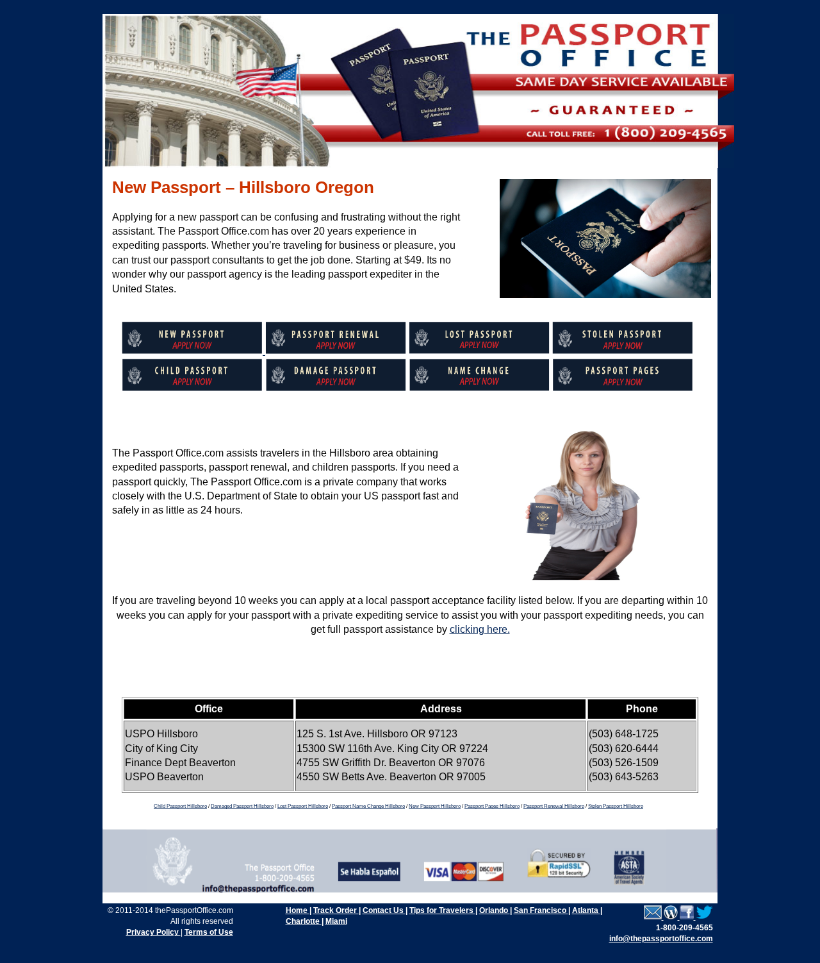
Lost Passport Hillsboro (302, 806)
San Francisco (541, 910)
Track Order (336, 910)
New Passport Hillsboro (435, 806)
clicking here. (480, 629)
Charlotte (304, 921)
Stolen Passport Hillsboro (615, 806)
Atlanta (586, 910)
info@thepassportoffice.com (661, 938)
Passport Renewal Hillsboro (553, 806)
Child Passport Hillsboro (180, 806)
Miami (336, 921)
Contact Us (384, 910)
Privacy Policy (153, 932)
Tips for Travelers (442, 910)
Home (297, 910)
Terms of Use (208, 932)
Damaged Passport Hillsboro (242, 806)
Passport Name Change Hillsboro (368, 806)
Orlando (494, 910)
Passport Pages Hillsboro (492, 806)
